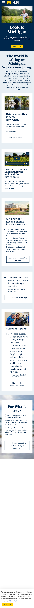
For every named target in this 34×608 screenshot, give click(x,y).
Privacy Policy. (13, 601)
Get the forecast (15, 137)
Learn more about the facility (18, 259)
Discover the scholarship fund (17, 384)
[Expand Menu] (3, 2)
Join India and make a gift (17, 297)
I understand (7, 604)
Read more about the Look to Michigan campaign (17, 445)
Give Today (17, 46)
